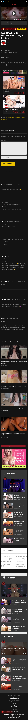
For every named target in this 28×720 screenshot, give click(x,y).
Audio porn (14, 705)
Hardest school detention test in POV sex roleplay (19, 669)
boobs (8, 117)
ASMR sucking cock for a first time (14, 591)
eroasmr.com (11, 41)
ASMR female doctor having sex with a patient (19, 505)
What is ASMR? (20, 714)
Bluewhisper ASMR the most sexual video (19, 523)
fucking (12, 117)
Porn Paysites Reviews (14, 700)
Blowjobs (6, 559)
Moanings (6, 561)
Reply (4, 187)
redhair (19, 117)
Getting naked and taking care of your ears (14, 649)
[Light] (3, 23)
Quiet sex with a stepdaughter (14, 486)
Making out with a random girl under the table (13, 434)
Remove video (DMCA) (7, 716)
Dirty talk (11, 483)
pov (16, 117)
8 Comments (6, 50)
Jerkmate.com (14, 708)
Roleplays (17, 483)
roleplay (24, 117)
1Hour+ (5, 556)
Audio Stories (20, 556)
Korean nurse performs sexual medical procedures (13, 409)
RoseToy (14, 703)
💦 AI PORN (6, 1)
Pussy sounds (7, 564)
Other (17, 561)
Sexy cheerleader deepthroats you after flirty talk (18, 678)
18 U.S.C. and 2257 (15, 717)
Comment (4, 140)
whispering (4, 119)
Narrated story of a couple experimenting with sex (14, 362)
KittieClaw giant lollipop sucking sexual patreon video (19, 602)
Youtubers (19, 567)
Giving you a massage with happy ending (13, 386)
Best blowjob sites (14, 698)
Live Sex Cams (14, 709)
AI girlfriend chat (13, 711)
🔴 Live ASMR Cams (7, 712)
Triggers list (13, 714)
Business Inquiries (17, 716)
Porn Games (14, 701)
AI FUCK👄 (16, 19)
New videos (6, 714)
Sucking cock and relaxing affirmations (19, 540)
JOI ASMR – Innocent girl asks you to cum (19, 497)
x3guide (14, 697)
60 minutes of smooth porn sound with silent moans (19, 514)
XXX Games (14, 706)
